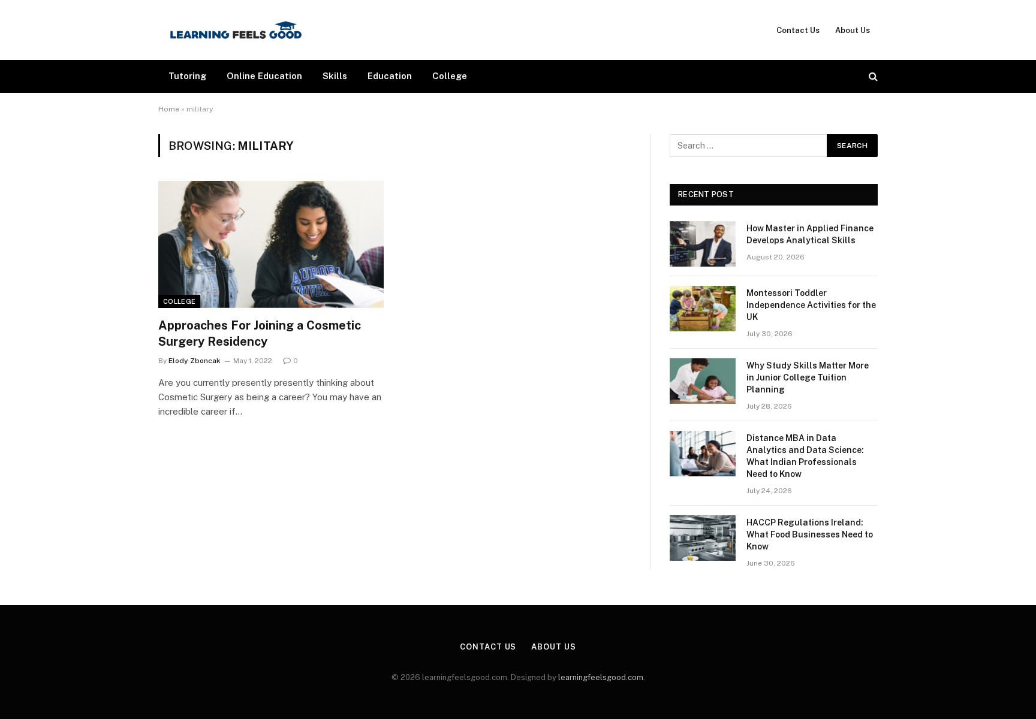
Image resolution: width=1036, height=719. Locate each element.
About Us (852, 30)
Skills (335, 76)
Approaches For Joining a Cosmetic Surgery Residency (259, 333)
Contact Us (798, 30)
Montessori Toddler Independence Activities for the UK (811, 305)
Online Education (264, 76)
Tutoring (187, 76)
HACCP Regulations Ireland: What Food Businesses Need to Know (809, 534)
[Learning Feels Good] (236, 30)
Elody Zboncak (194, 361)
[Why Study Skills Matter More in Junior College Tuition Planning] (703, 381)
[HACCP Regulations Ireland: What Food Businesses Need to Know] (703, 538)
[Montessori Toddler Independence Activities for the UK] (703, 308)
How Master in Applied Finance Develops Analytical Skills (810, 234)
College (449, 76)
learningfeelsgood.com (600, 677)
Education (390, 76)
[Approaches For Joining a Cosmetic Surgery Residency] (271, 244)
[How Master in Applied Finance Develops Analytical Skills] (703, 244)
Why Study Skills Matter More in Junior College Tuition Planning (807, 377)
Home (168, 109)
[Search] (872, 76)
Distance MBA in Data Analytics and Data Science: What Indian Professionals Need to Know (805, 456)
